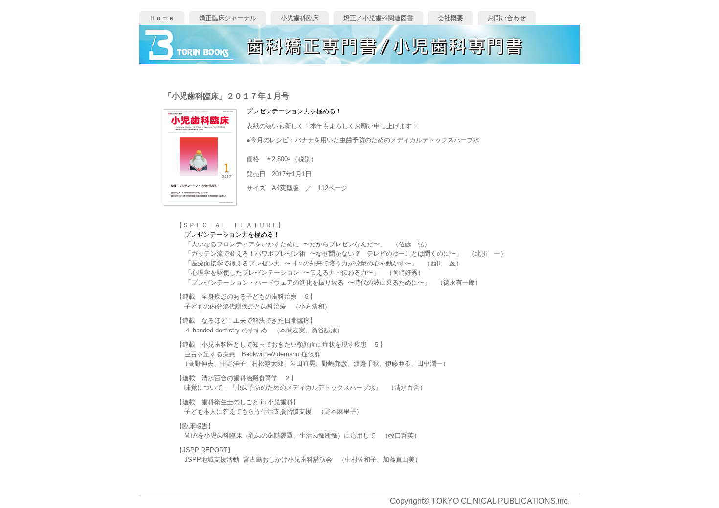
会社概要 (450, 18)
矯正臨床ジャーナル (227, 18)
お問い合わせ (507, 18)
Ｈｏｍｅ (162, 18)
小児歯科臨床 (300, 18)
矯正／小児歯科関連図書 (378, 18)
